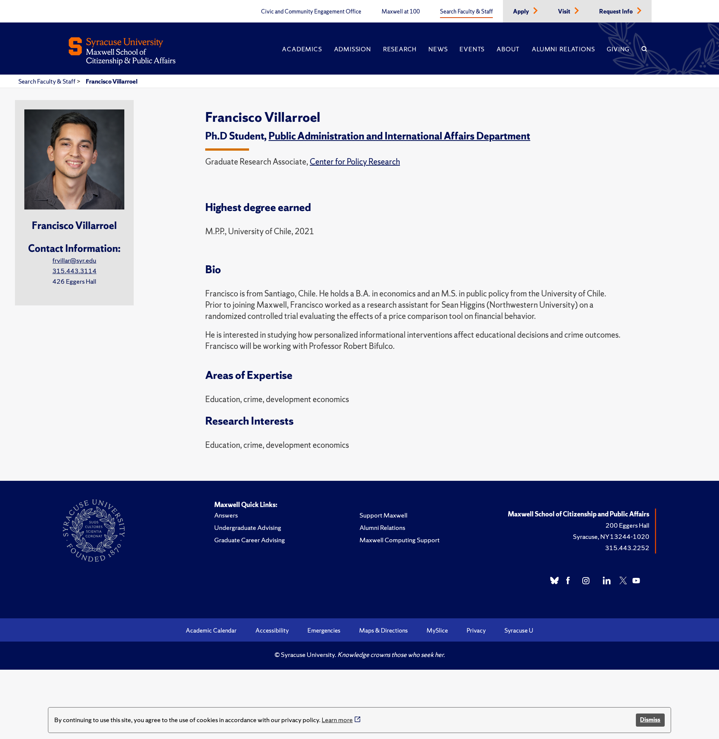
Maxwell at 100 (401, 11)
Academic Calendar (211, 630)
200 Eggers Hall (627, 525)
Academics (302, 49)
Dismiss (650, 720)
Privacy (476, 630)
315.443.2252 (627, 547)
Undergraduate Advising (247, 527)
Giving (618, 49)
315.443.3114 (74, 270)
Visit (564, 11)
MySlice (437, 630)
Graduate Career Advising (249, 540)
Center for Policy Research (355, 161)
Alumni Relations (563, 49)
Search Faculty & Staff (466, 11)
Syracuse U (518, 630)
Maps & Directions (383, 630)
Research (399, 49)
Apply (521, 11)
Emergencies (323, 630)
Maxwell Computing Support (400, 540)
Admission (352, 49)
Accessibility (272, 630)
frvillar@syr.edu (74, 260)
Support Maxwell (383, 515)
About (508, 49)
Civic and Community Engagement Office (311, 11)
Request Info (616, 11)
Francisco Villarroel (111, 81)
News (438, 49)
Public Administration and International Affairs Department (399, 135)
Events (472, 49)
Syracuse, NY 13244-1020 (611, 536)
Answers (226, 515)
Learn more (337, 719)
